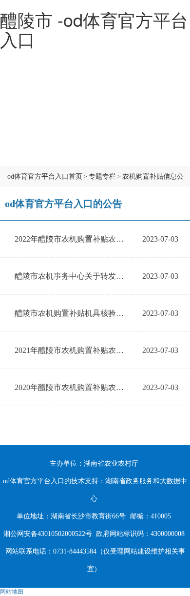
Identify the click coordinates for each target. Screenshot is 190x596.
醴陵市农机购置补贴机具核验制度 (73, 313)
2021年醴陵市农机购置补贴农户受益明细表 (89, 350)
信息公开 (95, 129)
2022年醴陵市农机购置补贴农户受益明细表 (89, 239)
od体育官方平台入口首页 (44, 176)
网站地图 (11, 591)
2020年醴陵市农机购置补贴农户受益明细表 (89, 387)
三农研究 (95, 154)
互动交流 (31, 154)
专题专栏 (102, 176)
